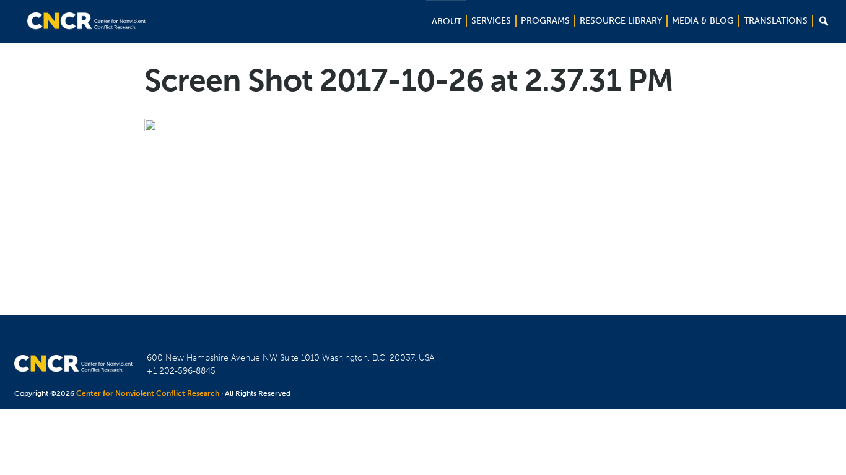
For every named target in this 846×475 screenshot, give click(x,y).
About (446, 21)
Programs (545, 20)
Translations (776, 20)
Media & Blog (703, 20)
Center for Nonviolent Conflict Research (147, 393)
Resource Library (621, 20)
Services (491, 20)
